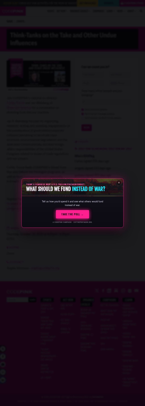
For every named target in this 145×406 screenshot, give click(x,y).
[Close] (119, 182)
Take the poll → (72, 214)
